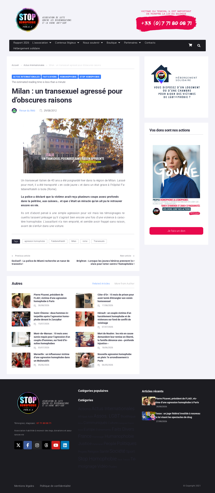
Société (117, 451)
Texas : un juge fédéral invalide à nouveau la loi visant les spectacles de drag (177, 415)
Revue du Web (27, 110)
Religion (93, 451)
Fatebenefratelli (58, 241)
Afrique (82, 416)
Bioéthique (128, 416)
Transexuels (99, 241)
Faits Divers (50, 76)
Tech (119, 459)
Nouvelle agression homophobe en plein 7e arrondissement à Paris (115, 357)
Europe (89, 429)
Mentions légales (24, 485)
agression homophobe (35, 241)
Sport (130, 451)
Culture (113, 423)
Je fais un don (176, 230)
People (110, 443)
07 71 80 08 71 (44, 423)
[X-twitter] (18, 445)
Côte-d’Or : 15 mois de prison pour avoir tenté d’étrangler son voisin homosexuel (116, 298)
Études (113, 466)
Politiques (127, 443)
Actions (84, 409)
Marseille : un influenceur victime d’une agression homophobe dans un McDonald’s (52, 357)
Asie (90, 416)
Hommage (98, 436)
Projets (82, 451)
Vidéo (102, 466)
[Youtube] (56, 445)
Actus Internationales (34, 65)
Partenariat (97, 444)
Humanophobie (68, 76)
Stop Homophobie (90, 76)
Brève (80, 423)
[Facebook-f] (28, 445)
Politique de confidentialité (55, 485)
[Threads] (46, 445)
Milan (73, 241)
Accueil (15, 65)
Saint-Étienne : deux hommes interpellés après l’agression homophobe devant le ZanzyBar (52, 316)
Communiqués (95, 423)
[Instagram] (37, 445)
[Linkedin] (65, 445)
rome (85, 241)
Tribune (126, 460)
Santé (104, 451)
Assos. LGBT (107, 416)
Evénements (103, 429)
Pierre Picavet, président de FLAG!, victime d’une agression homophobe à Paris (50, 298)
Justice (85, 443)
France (85, 436)
